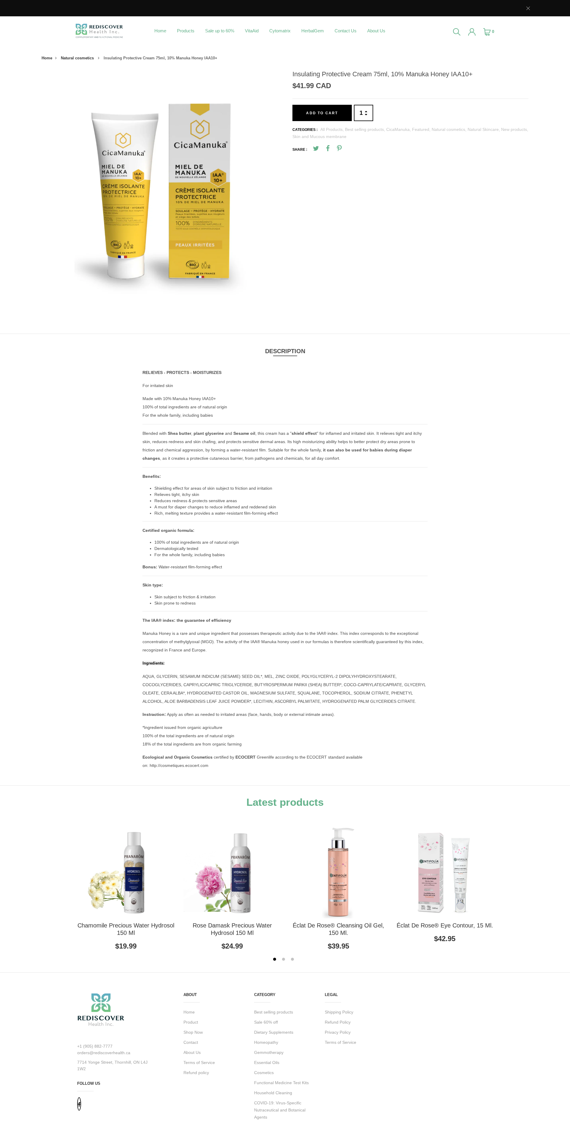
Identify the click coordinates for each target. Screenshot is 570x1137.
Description (285, 351)
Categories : (305, 130)
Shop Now (193, 1032)
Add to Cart (322, 113)
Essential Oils (266, 1062)
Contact (190, 1042)
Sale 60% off (266, 1022)
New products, (514, 129)
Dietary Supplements (273, 1032)
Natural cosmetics (78, 58)
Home (160, 30)
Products (185, 30)
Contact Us (346, 30)
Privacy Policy (338, 1032)
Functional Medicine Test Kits (281, 1082)
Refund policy (196, 1072)
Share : (299, 150)
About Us (376, 30)
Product (190, 1022)
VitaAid (252, 30)
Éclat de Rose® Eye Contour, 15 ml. (445, 925)
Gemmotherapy (269, 1052)
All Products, (332, 129)
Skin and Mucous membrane (319, 136)
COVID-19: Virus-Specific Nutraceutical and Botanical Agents (279, 1109)
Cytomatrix (280, 30)
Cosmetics (264, 1072)
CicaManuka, (399, 129)
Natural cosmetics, (450, 129)
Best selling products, (365, 129)
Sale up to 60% (219, 30)
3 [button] (293, 960)
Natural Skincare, (484, 129)
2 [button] (284, 960)
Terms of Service (199, 1062)
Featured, (422, 129)
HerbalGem (312, 30)
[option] (161, 189)
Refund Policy (338, 1022)
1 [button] (275, 960)
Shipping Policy (339, 1012)
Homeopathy (266, 1042)
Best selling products (273, 1012)
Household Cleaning (273, 1092)
